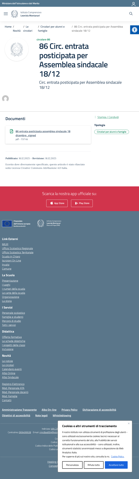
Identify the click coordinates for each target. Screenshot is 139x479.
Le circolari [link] (8, 365)
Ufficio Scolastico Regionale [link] (17, 248)
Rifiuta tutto (94, 465)
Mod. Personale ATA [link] (13, 388)
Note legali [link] (41, 415)
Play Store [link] (83, 203)
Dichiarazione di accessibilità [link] (99, 410)
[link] (134, 29)
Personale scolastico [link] (13, 313)
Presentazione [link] (10, 281)
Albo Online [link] (8, 373)
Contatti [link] (6, 400)
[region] (95, 446)
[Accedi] (134, 3)
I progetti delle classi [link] (13, 345)
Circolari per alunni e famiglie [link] (111, 131)
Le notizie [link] (7, 361)
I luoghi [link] (6, 285)
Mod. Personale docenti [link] (15, 392)
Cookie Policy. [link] (117, 456)
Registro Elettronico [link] (13, 384)
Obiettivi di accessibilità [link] (16, 415)
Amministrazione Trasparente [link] (19, 410)
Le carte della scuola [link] (13, 293)
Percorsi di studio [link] (11, 321)
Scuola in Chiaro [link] (11, 256)
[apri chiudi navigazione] (6, 14)
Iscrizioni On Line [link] (11, 260)
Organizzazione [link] (10, 297)
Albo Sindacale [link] (10, 377)
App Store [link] (59, 203)
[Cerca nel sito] (131, 14)
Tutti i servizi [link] (9, 325)
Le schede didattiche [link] (13, 341)
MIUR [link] (5, 244)
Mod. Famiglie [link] (9, 396)
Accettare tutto (116, 465)
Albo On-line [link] (49, 410)
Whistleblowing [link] (62, 415)
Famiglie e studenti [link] (12, 317)
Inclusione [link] (7, 349)
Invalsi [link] (5, 265)
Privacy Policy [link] (69, 410)
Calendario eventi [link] (12, 369)
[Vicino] (129, 423)
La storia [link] (7, 301)
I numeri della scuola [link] (13, 289)
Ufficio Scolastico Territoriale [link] (17, 252)
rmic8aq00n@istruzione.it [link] (52, 432)
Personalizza (72, 465)
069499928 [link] (25, 432)
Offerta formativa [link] (12, 337)
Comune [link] (6, 269)
